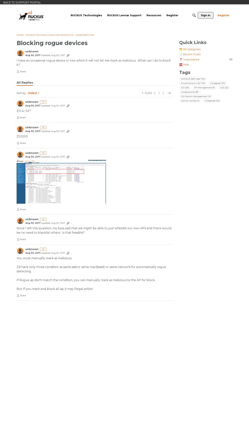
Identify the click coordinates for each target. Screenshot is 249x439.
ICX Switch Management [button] (196, 96)
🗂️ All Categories (190, 49)
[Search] (194, 15)
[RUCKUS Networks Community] (31, 15)
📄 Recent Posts (190, 54)
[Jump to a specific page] (169, 93)
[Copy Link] (68, 55)
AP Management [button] (204, 87)
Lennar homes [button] (190, 100)
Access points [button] (190, 92)
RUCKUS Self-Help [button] (193, 78)
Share (21, 72)
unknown (31, 51)
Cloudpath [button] (217, 83)
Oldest (33, 93)
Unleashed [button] (212, 100)
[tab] (24, 83)
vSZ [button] (224, 87)
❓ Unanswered (205, 59)
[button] (61, 182)
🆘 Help (184, 64)
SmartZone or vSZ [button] (193, 83)
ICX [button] (185, 87)
